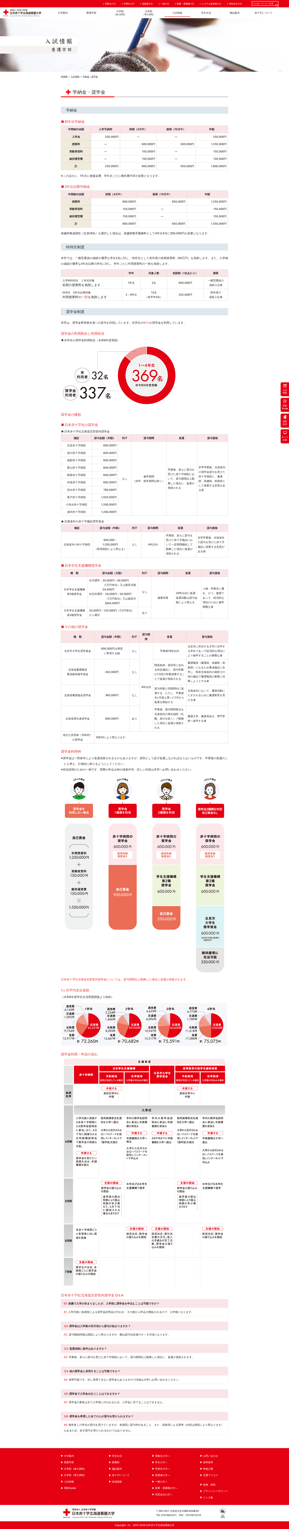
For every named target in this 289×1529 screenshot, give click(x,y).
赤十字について (263, 12)
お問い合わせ (210, 1455)
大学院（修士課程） (75, 1468)
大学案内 (63, 12)
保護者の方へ (162, 1475)
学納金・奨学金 (90, 76)
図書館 (115, 1462)
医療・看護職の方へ (166, 1488)
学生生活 (206, 12)
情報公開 (208, 1468)
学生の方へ (161, 1462)
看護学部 (91, 12)
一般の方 (165, 3)
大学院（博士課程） (75, 1475)
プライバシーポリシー (215, 1491)
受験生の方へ (162, 1455)
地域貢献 (117, 1481)
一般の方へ (161, 1481)
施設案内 (235, 12)
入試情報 (177, 12)
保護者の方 (147, 3)
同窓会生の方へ (164, 1494)
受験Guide (70, 1488)
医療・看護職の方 (185, 3)
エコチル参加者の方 (211, 3)
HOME (64, 76)
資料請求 (208, 1462)
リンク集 (208, 1497)
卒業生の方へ (162, 1468)
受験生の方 (110, 3)
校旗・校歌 (209, 1484)
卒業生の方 (129, 3)
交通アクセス (210, 1475)
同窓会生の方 (235, 3)
